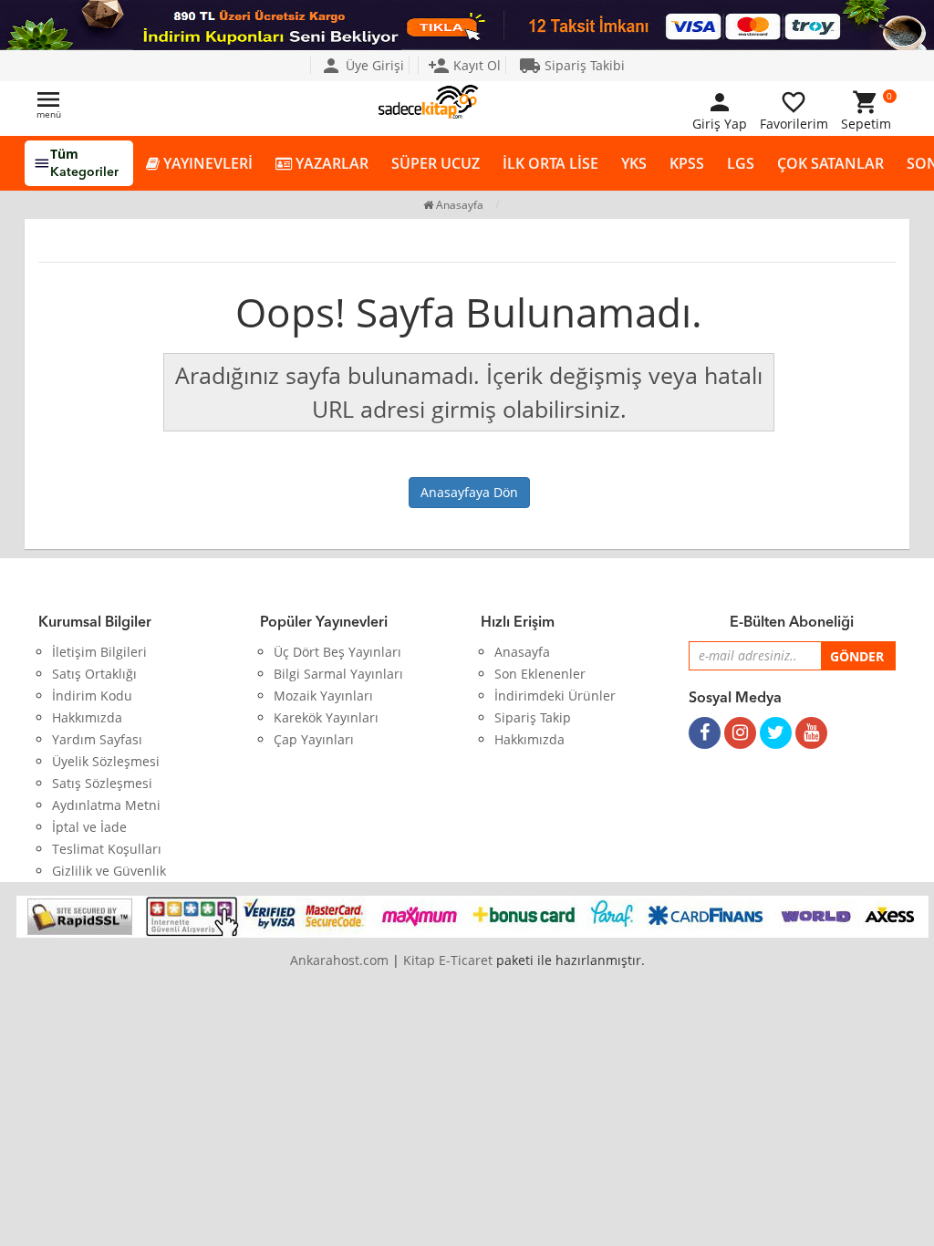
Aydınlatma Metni (106, 805)
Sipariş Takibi (572, 65)
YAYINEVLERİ (206, 163)
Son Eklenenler (540, 673)
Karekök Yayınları (326, 717)
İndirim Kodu (92, 695)
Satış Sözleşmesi (102, 783)
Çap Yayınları (314, 739)
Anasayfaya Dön (469, 492)
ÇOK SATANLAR (830, 163)
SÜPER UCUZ (435, 163)
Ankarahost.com (339, 960)
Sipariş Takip (532, 717)
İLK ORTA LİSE (550, 163)
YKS (634, 163)
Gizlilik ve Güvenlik (109, 870)
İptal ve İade (89, 827)
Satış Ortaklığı (94, 673)
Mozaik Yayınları (323, 695)
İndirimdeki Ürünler (555, 695)
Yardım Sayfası (97, 739)
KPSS (686, 163)
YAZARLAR (330, 163)
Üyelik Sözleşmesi (106, 761)
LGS (740, 163)
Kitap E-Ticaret (448, 960)
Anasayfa (458, 205)
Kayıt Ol (464, 65)
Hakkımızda (87, 717)
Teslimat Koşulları (106, 848)
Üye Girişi (362, 65)
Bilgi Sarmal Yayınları (338, 673)
